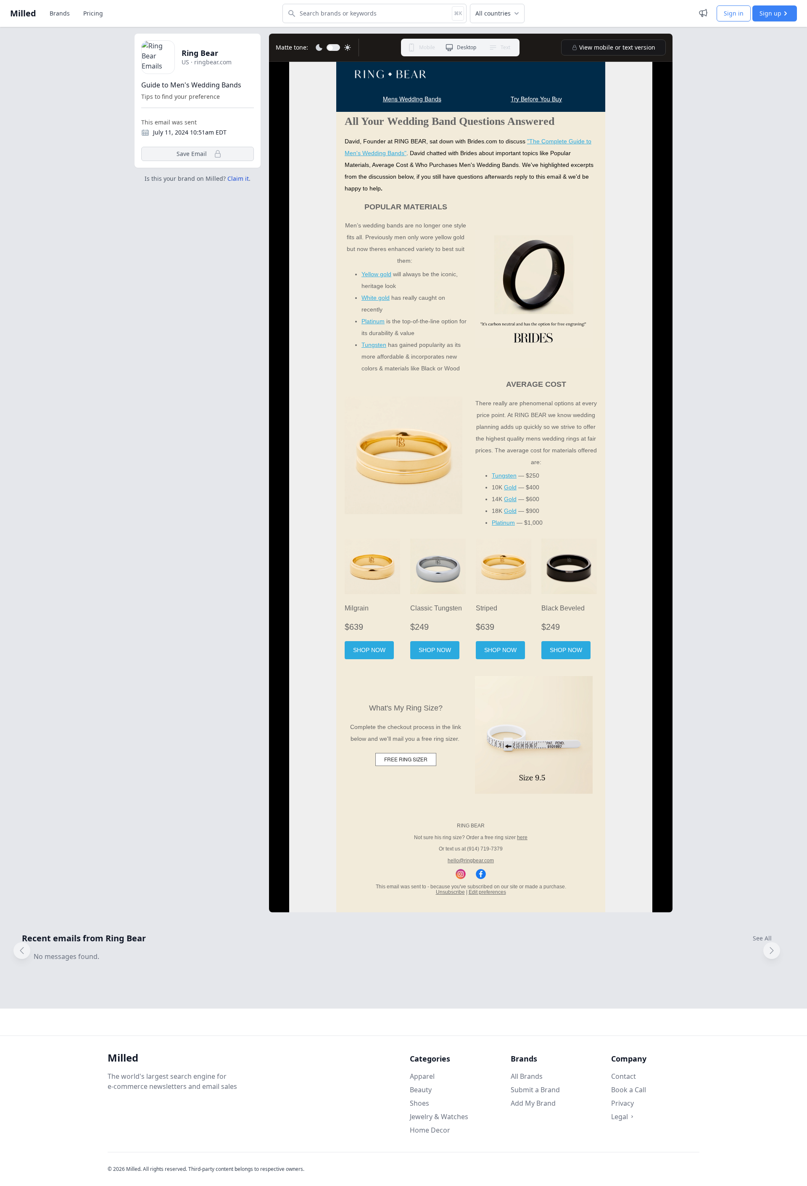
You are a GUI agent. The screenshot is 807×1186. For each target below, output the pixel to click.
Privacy (622, 1103)
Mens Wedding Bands (412, 99)
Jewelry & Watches (439, 1116)
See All (762, 938)
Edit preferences (487, 892)
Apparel (422, 1076)
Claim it (238, 178)
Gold (510, 487)
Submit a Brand (535, 1089)
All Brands (527, 1076)
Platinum (373, 321)
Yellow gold (376, 274)
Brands (60, 13)
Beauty (421, 1089)
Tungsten (373, 344)
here (522, 837)
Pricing (93, 13)
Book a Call (628, 1089)
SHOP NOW (369, 650)
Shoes (419, 1103)
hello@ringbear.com (471, 861)
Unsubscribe (450, 892)
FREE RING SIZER (405, 759)
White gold (375, 297)
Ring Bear (200, 53)
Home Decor (430, 1130)
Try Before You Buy (536, 99)
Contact (623, 1076)
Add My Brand (533, 1103)
